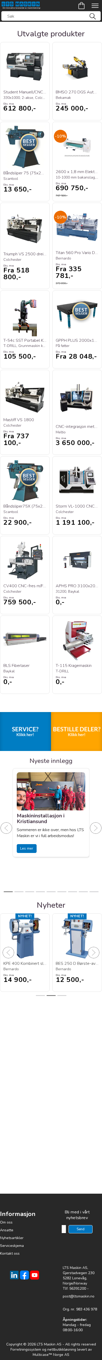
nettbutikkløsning (61, 1349)
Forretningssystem (25, 1349)
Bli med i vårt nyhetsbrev (77, 1215)
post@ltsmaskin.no (78, 1296)
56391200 (77, 1288)
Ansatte (6, 1230)
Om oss (6, 1222)
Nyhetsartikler (12, 1237)
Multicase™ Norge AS (51, 1354)
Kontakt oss (10, 1253)
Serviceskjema (12, 1245)
